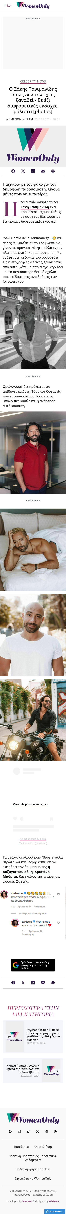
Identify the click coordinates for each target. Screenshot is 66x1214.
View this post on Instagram (30, 804)
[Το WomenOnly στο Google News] (47, 1132)
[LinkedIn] (33, 171)
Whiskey (54, 1201)
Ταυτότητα (21, 1147)
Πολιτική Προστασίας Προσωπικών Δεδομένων (33, 1158)
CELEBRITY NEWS (33, 81)
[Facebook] (13, 171)
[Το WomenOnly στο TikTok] (28, 1132)
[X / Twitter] (23, 171)
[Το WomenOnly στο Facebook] (10, 1132)
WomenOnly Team (19, 119)
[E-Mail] (42, 171)
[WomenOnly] (33, 5)
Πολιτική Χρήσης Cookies (33, 1169)
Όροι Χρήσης (43, 1147)
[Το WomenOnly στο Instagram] (19, 1132)
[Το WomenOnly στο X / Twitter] (37, 1132)
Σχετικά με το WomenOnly (33, 1178)
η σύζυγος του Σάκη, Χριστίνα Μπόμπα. (26, 872)
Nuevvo (27, 1201)
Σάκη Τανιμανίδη (35, 207)
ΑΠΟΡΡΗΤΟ (56, 1211)
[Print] (52, 171)
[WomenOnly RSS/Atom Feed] (56, 1132)
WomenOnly (33, 1118)
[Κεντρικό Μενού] (7, 5)
